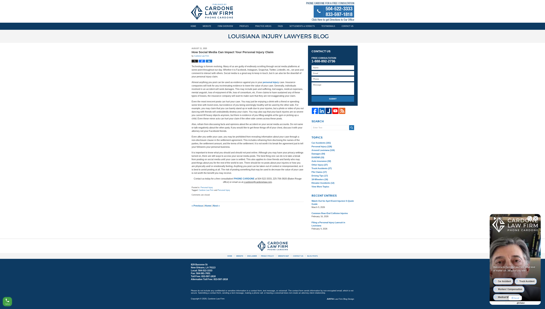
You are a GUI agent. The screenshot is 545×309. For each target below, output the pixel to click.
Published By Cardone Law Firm (330, 12)
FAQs (280, 26)
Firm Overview (225, 26)
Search (351, 127)
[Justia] (328, 111)
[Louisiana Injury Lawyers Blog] (272, 36)
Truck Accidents (322, 168)
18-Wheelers (320, 179)
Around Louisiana (323, 150)
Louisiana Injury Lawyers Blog (212, 12)
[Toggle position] (529, 218)
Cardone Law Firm (206, 190)
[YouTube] (335, 111)
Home (193, 26)
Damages (318, 154)
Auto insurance (321, 161)
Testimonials (328, 26)
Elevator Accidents (323, 183)
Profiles (244, 26)
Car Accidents (321, 143)
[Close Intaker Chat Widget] (535, 218)
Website (207, 26)
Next (216, 206)
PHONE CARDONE (244, 178)
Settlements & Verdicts (302, 26)
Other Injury (320, 165)
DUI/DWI (318, 157)
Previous (197, 206)
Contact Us (347, 26)
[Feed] (342, 111)
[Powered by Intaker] (521, 303)
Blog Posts (312, 256)
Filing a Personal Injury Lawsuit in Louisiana (328, 224)
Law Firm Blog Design (340, 299)
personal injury (271, 82)
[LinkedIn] (321, 111)
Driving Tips (320, 175)
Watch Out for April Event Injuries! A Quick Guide (333, 202)
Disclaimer (252, 256)
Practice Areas (263, 26)
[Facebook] (315, 111)
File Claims (319, 172)
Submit (333, 99)
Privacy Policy (267, 256)
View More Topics (320, 186)
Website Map (283, 256)
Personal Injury (207, 187)
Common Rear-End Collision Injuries (330, 213)
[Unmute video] (494, 218)
